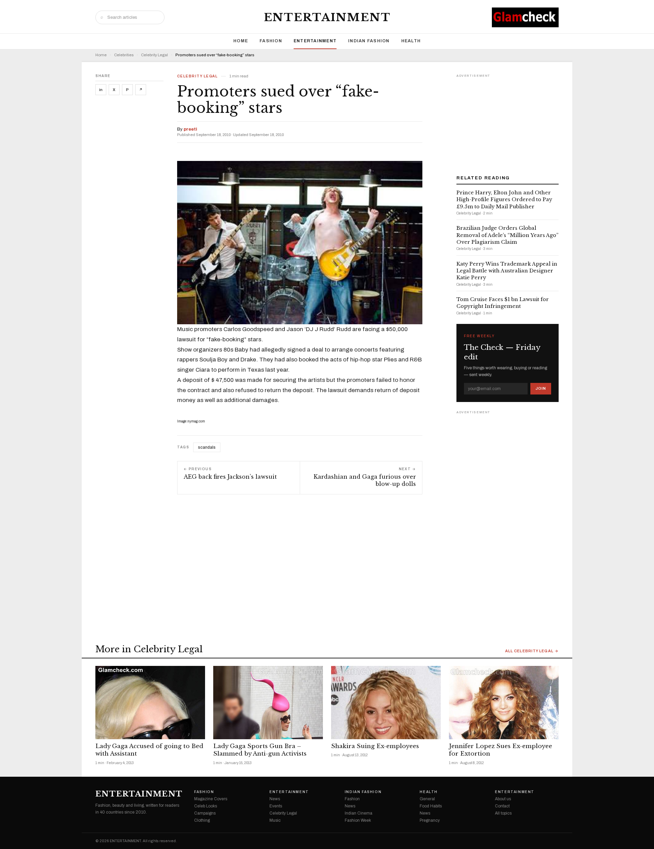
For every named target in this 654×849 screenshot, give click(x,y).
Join (540, 388)
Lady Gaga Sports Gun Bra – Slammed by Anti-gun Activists (260, 750)
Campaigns (205, 813)
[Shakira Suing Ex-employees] (386, 702)
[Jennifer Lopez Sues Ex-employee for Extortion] (504, 702)
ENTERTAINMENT (327, 17)
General (427, 799)
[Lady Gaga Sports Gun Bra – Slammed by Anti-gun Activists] (268, 702)
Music (275, 820)
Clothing (202, 820)
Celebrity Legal (154, 55)
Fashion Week (358, 820)
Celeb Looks (205, 806)
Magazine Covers (210, 799)
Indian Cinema (358, 813)
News (274, 799)
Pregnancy (430, 820)
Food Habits (431, 806)
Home (240, 41)
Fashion (271, 41)
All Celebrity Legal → (532, 651)
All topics (503, 813)
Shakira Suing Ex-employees (375, 746)
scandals (207, 447)
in (101, 90)
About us (503, 799)
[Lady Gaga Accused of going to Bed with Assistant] (150, 702)
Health (411, 41)
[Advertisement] (507, 122)
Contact (502, 806)
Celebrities (124, 55)
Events (275, 806)
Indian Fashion (369, 41)
